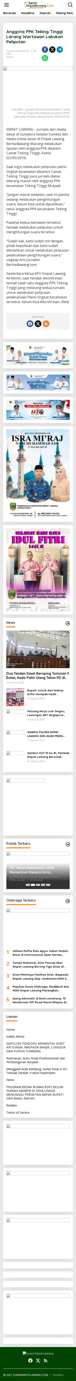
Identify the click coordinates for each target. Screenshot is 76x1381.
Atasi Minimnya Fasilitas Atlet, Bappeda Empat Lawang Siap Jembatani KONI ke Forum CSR (40, 976)
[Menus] (6, 5)
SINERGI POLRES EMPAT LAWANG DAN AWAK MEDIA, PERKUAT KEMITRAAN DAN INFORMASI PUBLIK (45, 734)
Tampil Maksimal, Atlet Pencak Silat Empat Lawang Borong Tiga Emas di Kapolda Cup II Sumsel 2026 (38, 964)
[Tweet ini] (52, 49)
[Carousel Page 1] (28, 885)
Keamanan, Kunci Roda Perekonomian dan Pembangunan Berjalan (35, 1060)
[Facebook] (30, 323)
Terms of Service (18, 1112)
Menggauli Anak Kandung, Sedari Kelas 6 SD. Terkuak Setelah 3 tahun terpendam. (36, 1071)
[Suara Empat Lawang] (39, 5)
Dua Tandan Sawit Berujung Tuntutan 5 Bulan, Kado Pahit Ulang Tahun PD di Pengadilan (37, 675)
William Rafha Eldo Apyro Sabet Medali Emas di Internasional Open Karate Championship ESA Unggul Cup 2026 (40, 953)
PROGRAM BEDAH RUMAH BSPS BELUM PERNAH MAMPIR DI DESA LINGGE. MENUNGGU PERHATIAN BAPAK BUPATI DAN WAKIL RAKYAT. (34, 1093)
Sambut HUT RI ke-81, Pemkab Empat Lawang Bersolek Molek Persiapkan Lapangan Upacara (48, 755)
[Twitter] (38, 323)
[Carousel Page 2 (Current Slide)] (33, 885)
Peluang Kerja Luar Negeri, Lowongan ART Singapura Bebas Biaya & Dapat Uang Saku (46, 713)
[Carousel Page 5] (48, 885)
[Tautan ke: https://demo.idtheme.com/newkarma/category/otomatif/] (67, 623)
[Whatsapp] (45, 58)
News (10, 1080)
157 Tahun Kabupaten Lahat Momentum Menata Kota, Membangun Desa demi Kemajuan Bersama (37, 870)
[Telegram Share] (60, 49)
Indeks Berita (15, 1036)
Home (10, 1030)
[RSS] (46, 323)
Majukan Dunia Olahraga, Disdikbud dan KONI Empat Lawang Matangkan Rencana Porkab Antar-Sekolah (41, 988)
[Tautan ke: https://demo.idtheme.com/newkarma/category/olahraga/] (67, 901)
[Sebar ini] (45, 49)
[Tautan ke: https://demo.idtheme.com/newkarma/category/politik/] (67, 844)
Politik (9, 57)
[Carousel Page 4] (43, 885)
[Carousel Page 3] (38, 885)
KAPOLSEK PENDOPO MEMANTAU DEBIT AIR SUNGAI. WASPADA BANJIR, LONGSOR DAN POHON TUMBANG (35, 1047)
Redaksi (11, 1105)
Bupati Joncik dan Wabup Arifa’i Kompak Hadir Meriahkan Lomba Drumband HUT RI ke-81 (47, 692)
